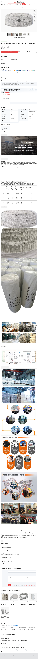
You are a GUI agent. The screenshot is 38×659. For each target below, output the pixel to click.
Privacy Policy (34, 655)
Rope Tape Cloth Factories (6, 647)
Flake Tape (14, 649)
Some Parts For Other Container (15, 631)
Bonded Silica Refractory (24, 640)
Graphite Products (22, 629)
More (2, 651)
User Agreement (24, 655)
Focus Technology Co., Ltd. (12, 655)
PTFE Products (12, 629)
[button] (33, 105)
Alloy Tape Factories (5, 645)
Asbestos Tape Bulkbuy (30, 649)
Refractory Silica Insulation (6, 640)
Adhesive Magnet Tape (21, 649)
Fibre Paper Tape (23, 647)
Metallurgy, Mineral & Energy (7, 7)
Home (2, 7)
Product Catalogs (15, 625)
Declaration (29, 655)
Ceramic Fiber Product (31, 627)
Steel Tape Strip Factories (24, 645)
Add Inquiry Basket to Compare (19, 37)
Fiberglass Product (4, 629)
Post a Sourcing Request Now (29, 585)
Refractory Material (14, 7)
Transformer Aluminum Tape (6, 649)
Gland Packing (3, 627)
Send (9, 585)
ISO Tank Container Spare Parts (24, 627)
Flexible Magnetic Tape (15, 647)
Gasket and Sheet (12, 627)
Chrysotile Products (22, 631)
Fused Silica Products (15, 640)
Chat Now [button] (29, 51)
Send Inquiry (10, 51)
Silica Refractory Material (21, 7)
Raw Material (30, 629)
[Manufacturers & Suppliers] (19, 2)
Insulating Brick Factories (14, 645)
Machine (2, 631)
